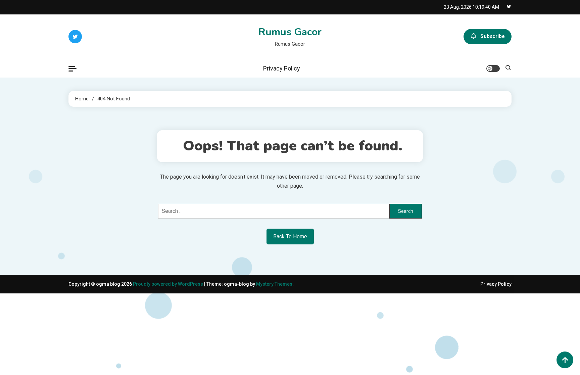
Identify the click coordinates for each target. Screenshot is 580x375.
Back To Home (290, 236)
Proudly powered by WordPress (168, 284)
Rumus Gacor (290, 32)
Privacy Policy (281, 68)
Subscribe (492, 36)
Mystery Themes (274, 284)
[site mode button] (493, 68)
